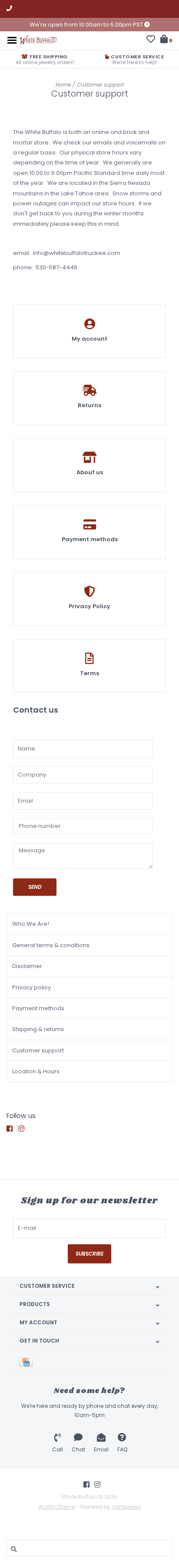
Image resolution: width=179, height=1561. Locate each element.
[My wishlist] (150, 40)
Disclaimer (27, 966)
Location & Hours (36, 1071)
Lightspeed (126, 1507)
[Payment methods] (27, 1362)
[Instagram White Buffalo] (23, 1128)
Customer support (100, 84)
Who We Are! (30, 924)
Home (63, 84)
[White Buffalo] (38, 40)
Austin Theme (57, 1507)
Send (35, 887)
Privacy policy (31, 987)
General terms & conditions (51, 945)
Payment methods (38, 1008)
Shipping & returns (38, 1029)
